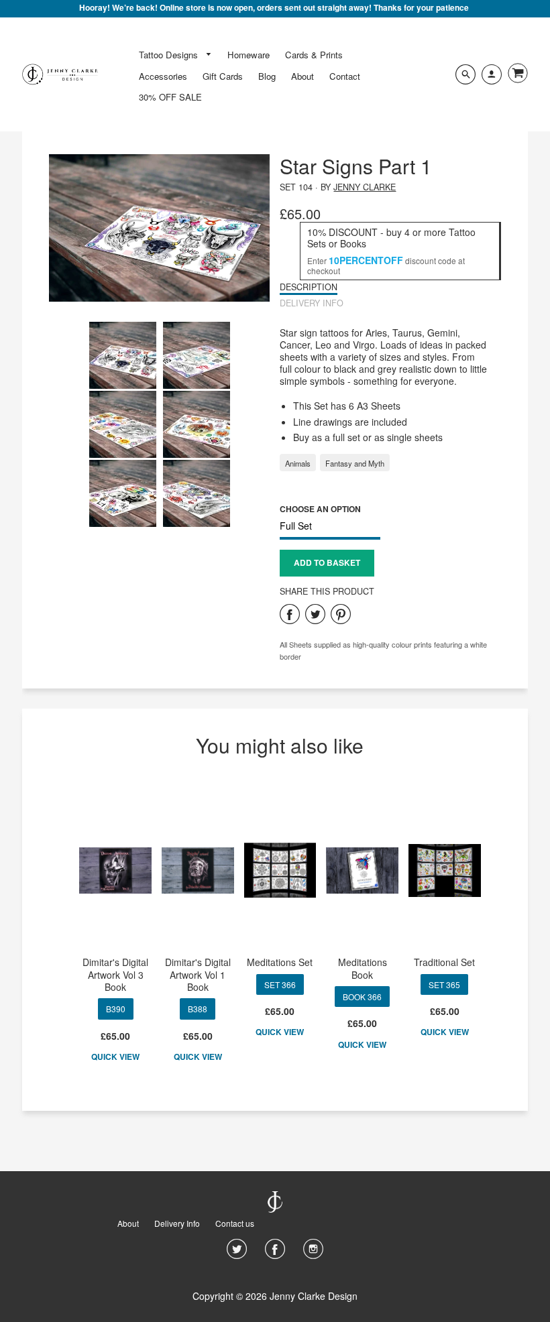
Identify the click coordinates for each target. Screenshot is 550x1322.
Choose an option (320, 509)
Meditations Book (362, 968)
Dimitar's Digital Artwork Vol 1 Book (198, 974)
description (308, 287)
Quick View (115, 1057)
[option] (159, 228)
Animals (298, 463)
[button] (327, 563)
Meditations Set (280, 962)
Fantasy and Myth (354, 463)
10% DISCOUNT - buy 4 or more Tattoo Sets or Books (391, 237)
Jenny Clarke (364, 187)
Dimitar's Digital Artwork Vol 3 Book (115, 974)
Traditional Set (444, 962)
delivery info (311, 303)
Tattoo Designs (170, 54)
